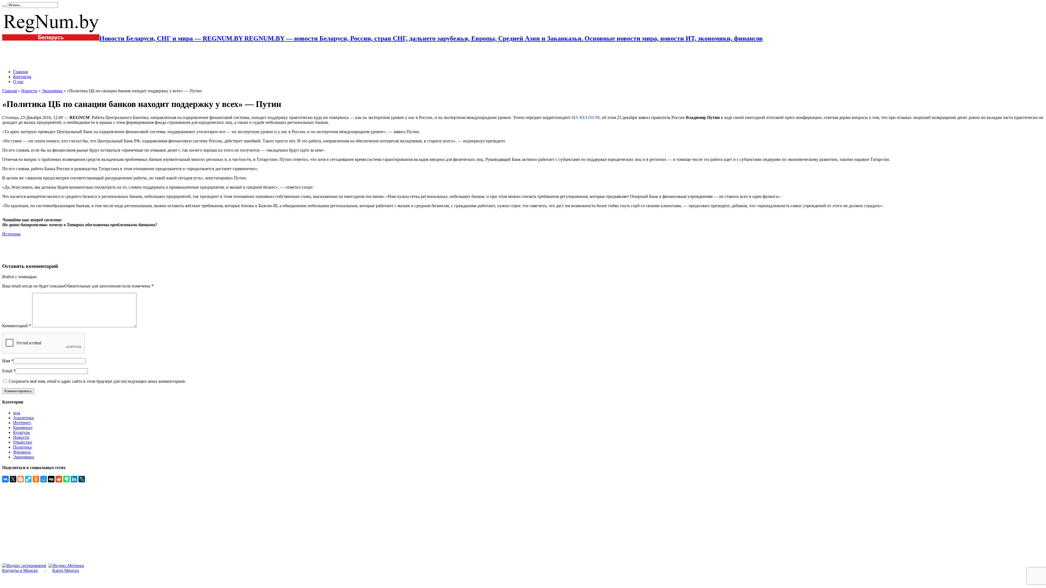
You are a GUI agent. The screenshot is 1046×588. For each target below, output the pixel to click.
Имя (6, 361)
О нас (18, 81)
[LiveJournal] (81, 479)
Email (7, 371)
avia (16, 413)
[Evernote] (66, 479)
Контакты (22, 76)
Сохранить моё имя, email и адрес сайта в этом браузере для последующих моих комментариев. (97, 381)
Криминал (22, 427)
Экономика (52, 90)
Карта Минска (65, 570)
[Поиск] (4, 6)
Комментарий (16, 325)
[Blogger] (20, 479)
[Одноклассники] (36, 479)
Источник (11, 234)
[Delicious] (28, 479)
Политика (22, 447)
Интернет (22, 422)
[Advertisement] (66, 56)
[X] (13, 479)
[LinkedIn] (74, 479)
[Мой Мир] (43, 479)
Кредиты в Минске (20, 570)
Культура (21, 432)
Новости (29, 90)
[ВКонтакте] (5, 479)
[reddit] (59, 479)
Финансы (22, 452)
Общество (22, 442)
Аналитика (23, 417)
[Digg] (51, 479)
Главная (20, 71)
